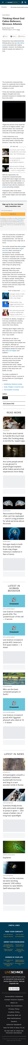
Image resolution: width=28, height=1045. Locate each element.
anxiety (4, 187)
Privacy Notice (20, 220)
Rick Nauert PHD (9, 28)
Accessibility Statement (14, 996)
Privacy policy (14, 1009)
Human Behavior (6, 15)
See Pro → (16, 2)
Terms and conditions (14, 1006)
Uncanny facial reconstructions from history (19, 950)
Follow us (14, 36)
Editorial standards (14, 1024)
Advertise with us (14, 1015)
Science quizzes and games (8, 961)
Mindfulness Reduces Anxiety (13, 384)
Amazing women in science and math (19, 945)
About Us (14, 1003)
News (18, 29)
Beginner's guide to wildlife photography (19, 961)
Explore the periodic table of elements (8, 950)
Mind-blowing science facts (19, 964)
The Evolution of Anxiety (11, 390)
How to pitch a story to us (14, 1027)
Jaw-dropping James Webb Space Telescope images (8, 946)
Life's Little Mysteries (8, 934)
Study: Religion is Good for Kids (14, 387)
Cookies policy (14, 1012)
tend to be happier (11, 350)
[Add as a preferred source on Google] (14, 988)
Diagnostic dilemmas (8, 936)
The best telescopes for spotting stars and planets (8, 964)
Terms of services (19, 218)
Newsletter (22, 36)
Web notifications (14, 1018)
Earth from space (20, 934)
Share (6, 36)
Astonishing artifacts (19, 936)
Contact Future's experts (14, 999)
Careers (14, 1021)
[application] (14, 109)
